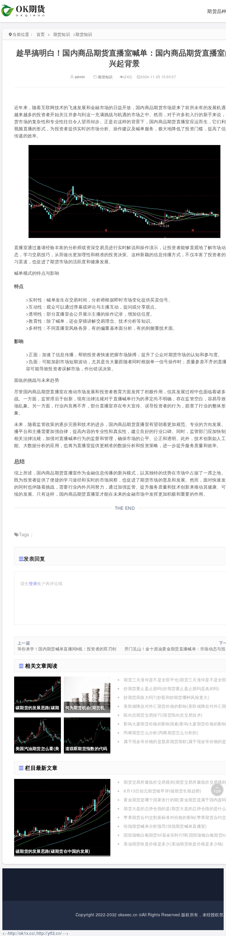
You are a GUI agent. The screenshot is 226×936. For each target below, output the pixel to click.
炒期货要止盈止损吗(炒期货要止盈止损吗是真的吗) (171, 688)
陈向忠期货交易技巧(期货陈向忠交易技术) (163, 715)
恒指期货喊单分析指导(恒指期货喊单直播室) (165, 826)
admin (79, 76)
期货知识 (61, 34)
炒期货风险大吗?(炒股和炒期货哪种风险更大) (166, 697)
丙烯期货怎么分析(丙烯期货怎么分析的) (161, 732)
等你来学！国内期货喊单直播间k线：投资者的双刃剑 (66, 649)
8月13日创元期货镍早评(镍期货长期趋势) (162, 791)
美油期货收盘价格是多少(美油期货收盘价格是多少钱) (174, 844)
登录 (33, 583)
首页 (40, 34)
